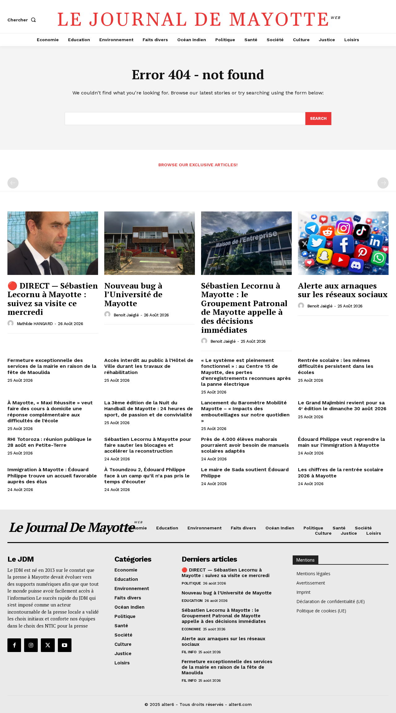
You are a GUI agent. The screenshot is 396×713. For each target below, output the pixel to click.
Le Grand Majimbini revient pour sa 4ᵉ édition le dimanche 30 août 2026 (342, 405)
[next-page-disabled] (383, 183)
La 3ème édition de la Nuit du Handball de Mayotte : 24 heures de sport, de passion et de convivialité (148, 408)
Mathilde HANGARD (35, 323)
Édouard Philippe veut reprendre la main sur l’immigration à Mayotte (341, 442)
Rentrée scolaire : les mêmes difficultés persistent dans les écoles (335, 366)
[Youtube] (64, 645)
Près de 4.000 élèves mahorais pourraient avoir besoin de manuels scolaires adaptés (245, 445)
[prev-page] (13, 183)
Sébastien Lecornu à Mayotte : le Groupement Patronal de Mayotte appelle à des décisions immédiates (244, 307)
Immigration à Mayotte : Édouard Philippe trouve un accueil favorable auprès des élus (52, 475)
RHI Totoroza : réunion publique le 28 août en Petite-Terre (49, 442)
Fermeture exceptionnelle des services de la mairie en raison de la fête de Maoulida (51, 366)
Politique (191, 583)
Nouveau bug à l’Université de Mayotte (133, 294)
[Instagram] (31, 645)
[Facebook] (14, 645)
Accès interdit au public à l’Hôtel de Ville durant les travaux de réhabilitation (148, 366)
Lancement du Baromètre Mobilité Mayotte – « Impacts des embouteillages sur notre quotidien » (245, 412)
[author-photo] (11, 323)
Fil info (189, 652)
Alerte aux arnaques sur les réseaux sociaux (343, 290)
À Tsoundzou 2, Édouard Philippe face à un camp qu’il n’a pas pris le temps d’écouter (147, 475)
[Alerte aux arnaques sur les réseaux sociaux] (343, 243)
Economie (191, 629)
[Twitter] (47, 645)
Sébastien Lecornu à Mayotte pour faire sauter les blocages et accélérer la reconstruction (147, 445)
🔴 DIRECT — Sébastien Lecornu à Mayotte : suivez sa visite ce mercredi (52, 298)
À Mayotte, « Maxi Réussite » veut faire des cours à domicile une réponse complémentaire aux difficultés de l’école (50, 412)
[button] (22, 19)
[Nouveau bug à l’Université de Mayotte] (149, 243)
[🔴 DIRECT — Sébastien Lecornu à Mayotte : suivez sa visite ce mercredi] (52, 243)
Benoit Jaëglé (126, 315)
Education (192, 600)
